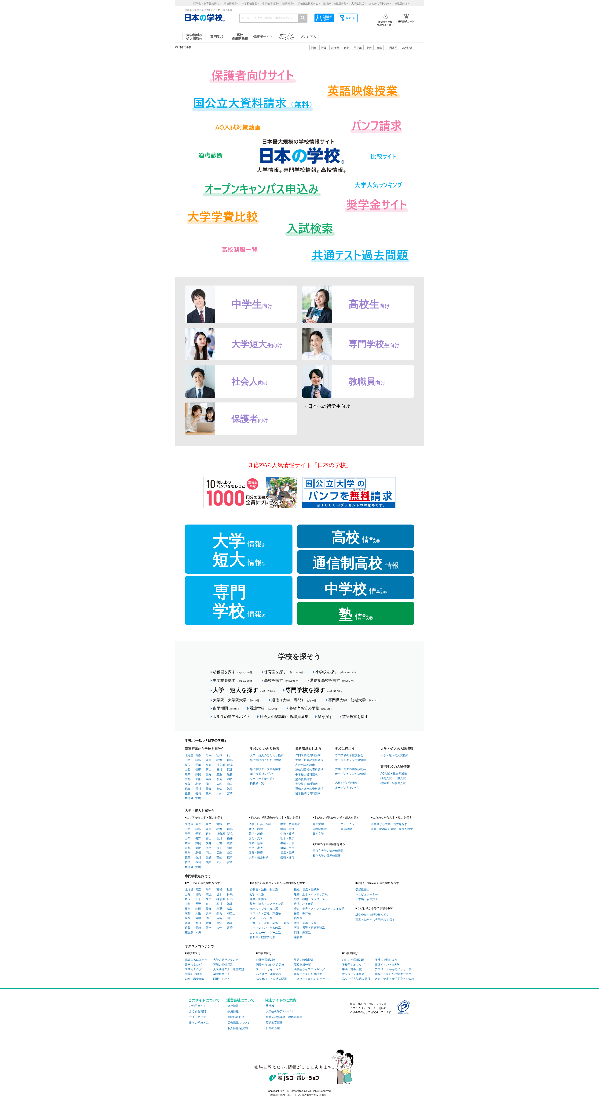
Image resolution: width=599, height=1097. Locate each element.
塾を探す (325, 717)
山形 (187, 760)
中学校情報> (250, 3)
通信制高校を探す (332, 680)
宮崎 (230, 793)
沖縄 (198, 798)
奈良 (219, 779)
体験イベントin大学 (387, 964)
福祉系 (298, 918)
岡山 (209, 784)
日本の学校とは (199, 1022)
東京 (209, 765)
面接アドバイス (223, 979)
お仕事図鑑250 (265, 959)
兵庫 (209, 779)
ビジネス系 (257, 894)
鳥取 (187, 784)
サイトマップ (197, 1017)
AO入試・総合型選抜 (393, 773)
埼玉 (187, 765)
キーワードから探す (262, 778)
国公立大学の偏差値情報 (328, 850)
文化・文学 (256, 838)
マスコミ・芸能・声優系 (265, 913)
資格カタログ (193, 964)
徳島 (187, 788)
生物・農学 (287, 833)
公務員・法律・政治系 (264, 889)
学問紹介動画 (193, 974)
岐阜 (187, 774)
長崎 (198, 793)
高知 (219, 788)
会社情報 (233, 1005)
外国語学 (346, 829)
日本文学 (318, 833)
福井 (230, 769)
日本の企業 (273, 1028)
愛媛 (209, 788)
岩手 (209, 755)
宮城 (219, 755)
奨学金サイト (221, 974)
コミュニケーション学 (350, 824)
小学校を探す (336, 672)
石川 (219, 769)
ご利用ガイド (197, 1005)
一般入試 (399, 778)
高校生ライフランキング (309, 969)
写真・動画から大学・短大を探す (392, 829)
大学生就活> (358, 3)
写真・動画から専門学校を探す (375, 919)
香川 (198, 788)
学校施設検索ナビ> (309, 3)
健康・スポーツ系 (305, 923)
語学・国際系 (258, 899)
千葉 (198, 765)
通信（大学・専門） (295, 700)
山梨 (187, 769)
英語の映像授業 (223, 964)
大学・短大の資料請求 (309, 760)
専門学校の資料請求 (308, 755)
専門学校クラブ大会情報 (265, 769)
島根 (198, 784)
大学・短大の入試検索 (394, 755)
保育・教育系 (302, 913)
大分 (219, 793)
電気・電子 (287, 852)
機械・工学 (287, 843)
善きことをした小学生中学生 (393, 974)
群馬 (230, 760)
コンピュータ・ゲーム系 (265, 932)
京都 (187, 779)
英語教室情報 (274, 1022)
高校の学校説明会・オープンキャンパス (347, 785)
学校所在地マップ (353, 964)
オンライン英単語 (353, 974)
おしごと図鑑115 (353, 959)
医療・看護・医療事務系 (309, 927)
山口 (230, 784)
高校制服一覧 (302, 964)
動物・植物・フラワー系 (309, 899)
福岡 (230, 788)
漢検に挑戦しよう (386, 959)
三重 (219, 774)
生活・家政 (256, 848)
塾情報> (288, 3)
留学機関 (226, 708)
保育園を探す (285, 672)
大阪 (198, 779)
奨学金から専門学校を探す (372, 914)
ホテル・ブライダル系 (264, 908)
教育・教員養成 (290, 824)
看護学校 (265, 708)
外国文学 (318, 824)
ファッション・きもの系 (265, 927)
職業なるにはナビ (196, 959)
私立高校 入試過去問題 (271, 979)
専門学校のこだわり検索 (265, 760)
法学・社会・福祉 (260, 824)
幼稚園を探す (234, 672)
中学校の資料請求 (306, 774)
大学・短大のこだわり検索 (267, 755)
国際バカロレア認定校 (270, 964)
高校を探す (282, 680)
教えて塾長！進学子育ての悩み (394, 979)
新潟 (230, 765)
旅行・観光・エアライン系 (267, 903)
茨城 (209, 760)
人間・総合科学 (258, 857)
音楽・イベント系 (261, 918)
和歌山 (231, 779)
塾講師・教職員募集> (335, 3)
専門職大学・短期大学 (354, 700)
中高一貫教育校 (352, 969)
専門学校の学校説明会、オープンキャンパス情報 (350, 758)
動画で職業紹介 (195, 979)
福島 (198, 760)
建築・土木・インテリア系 (311, 894)
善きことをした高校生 (308, 974)
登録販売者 (362, 889)
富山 (209, 769)
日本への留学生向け (329, 406)
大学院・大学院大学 (237, 700)
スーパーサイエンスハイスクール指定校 (268, 972)
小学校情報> (270, 3)
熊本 (209, 793)
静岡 (198, 774)
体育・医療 (256, 852)
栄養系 (298, 937)
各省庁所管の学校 (311, 708)
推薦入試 (386, 778)
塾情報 (270, 1005)
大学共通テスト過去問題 (228, 969)
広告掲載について (238, 1022)
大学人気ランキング (225, 959)
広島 (219, 784)
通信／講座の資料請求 (309, 788)
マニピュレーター (366, 894)
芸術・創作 (256, 833)
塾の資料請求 (303, 779)
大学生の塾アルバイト (231, 717)
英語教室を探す (355, 717)
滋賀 (230, 774)
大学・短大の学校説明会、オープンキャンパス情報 (352, 771)
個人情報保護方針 (238, 1028)
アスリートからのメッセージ (312, 979)
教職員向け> (401, 3)
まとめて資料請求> (380, 3)
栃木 (219, 760)
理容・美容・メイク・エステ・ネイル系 (319, 908)
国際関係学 (320, 829)
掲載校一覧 (257, 783)
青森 (198, 755)
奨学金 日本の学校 (261, 773)
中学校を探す (234, 680)
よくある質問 (197, 1011)
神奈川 (220, 765)
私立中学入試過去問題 (356, 979)
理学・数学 (287, 838)
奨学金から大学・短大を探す (389, 824)
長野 (198, 769)
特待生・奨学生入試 (393, 783)
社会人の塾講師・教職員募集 (284, 717)
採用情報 (233, 1011)
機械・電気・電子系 (306, 889)
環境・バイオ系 (304, 903)
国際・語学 (256, 843)
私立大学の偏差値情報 (327, 855)
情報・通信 (287, 857)
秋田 (230, 755)
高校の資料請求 (305, 765)
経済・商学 (256, 829)
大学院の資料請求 (306, 784)
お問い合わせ (235, 1017)
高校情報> (231, 3)
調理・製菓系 (302, 932)
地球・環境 (287, 829)
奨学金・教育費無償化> (206, 3)
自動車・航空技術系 (262, 937)
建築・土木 (287, 848)
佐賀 (187, 793)
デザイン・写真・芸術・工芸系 (269, 923)
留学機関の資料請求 (308, 793)
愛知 (209, 774)
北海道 (335, 47)
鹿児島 (189, 798)
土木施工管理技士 (366, 899)
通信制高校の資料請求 (309, 769)
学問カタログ (193, 969)
